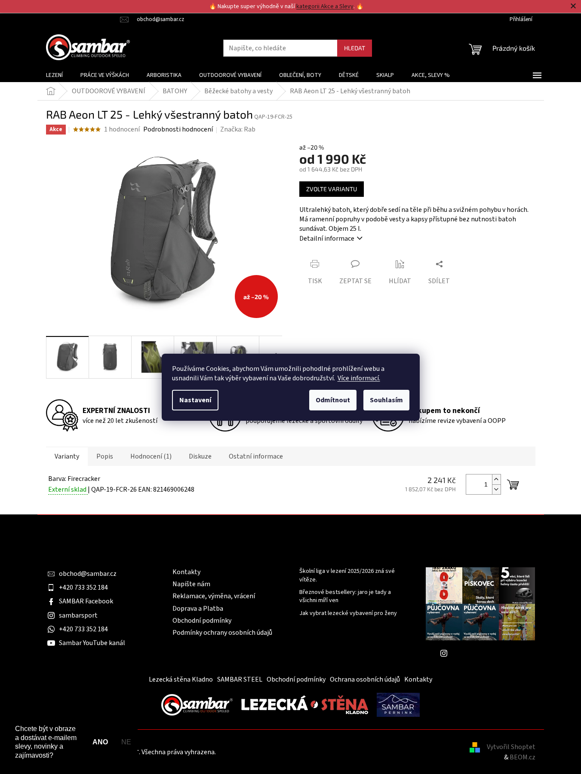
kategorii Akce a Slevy (325, 6)
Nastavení (195, 400)
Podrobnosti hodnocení (178, 129)
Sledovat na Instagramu (487, 653)
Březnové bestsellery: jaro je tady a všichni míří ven (345, 596)
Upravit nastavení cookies (255, 752)
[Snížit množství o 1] (496, 489)
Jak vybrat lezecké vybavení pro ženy (348, 613)
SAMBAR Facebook (86, 601)
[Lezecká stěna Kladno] (304, 704)
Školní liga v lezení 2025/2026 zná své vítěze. (347, 575)
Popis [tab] (104, 456)
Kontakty (186, 572)
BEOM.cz (522, 757)
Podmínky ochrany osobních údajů (222, 632)
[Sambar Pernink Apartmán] (398, 704)
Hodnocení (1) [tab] (151, 456)
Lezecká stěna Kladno (181, 679)
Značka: (237, 129)
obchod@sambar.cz (88, 573)
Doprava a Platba (197, 608)
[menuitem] (54, 75)
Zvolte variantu (331, 189)
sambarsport (78, 615)
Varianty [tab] (67, 456)
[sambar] (197, 704)
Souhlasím (386, 400)
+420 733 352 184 (83, 587)
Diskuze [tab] (200, 456)
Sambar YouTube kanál (92, 643)
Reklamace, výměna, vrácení (213, 596)
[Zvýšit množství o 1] (496, 479)
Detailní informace (326, 238)
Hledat (354, 48)
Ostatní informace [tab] (256, 456)
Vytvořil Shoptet (511, 747)
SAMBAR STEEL (239, 679)
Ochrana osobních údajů (365, 679)
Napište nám (191, 584)
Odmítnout (333, 400)
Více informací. (359, 378)
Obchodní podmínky (201, 620)
